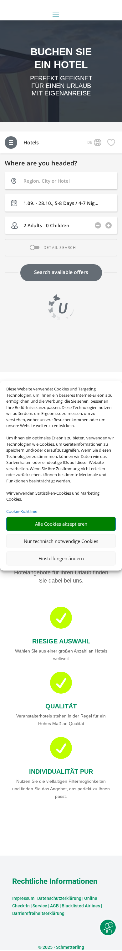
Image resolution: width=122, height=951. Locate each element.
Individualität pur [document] (61, 771)
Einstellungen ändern (61, 558)
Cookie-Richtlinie (21, 511)
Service (40, 905)
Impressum (23, 898)
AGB (54, 905)
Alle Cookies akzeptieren (61, 524)
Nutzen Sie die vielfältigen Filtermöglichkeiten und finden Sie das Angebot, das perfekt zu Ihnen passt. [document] (61, 789)
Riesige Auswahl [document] (61, 641)
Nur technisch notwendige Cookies (61, 541)
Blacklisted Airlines (81, 905)
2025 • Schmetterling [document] (63, 947)
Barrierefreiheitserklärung (38, 913)
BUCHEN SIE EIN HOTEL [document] (61, 58)
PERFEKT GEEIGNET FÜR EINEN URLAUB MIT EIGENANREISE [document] (61, 86)
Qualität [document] (61, 706)
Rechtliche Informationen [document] (54, 881)
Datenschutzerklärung (59, 898)
